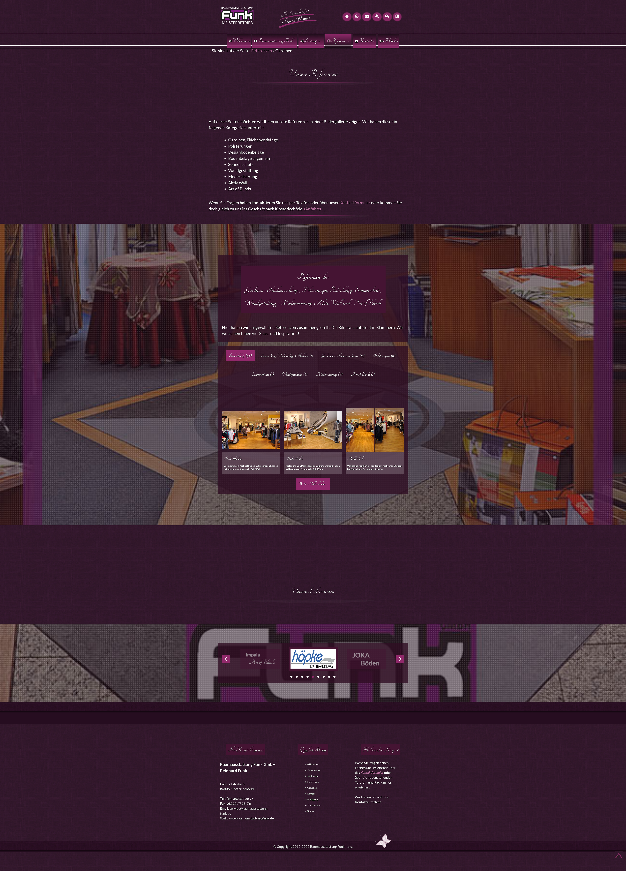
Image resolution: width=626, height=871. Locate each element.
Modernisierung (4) (329, 374)
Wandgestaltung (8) (294, 374)
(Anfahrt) (312, 208)
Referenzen (261, 50)
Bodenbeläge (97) (240, 355)
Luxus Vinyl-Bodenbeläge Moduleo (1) (286, 355)
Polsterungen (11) (384, 355)
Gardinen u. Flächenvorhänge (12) (343, 355)
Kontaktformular (355, 202)
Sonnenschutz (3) (263, 374)
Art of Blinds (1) (363, 374)
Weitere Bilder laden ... (313, 483)
